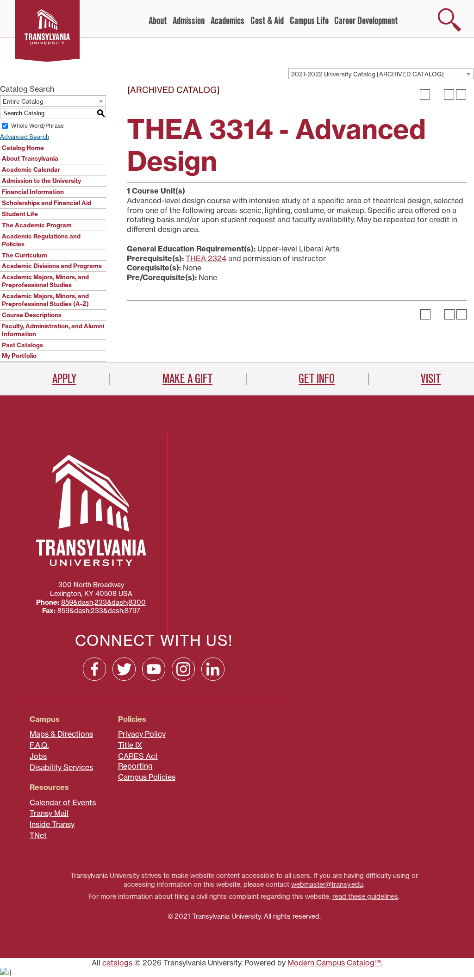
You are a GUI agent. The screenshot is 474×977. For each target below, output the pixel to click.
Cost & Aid (267, 21)
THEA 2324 (206, 258)
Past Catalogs (22, 345)
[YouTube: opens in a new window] (153, 669)
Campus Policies (146, 777)
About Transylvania (30, 158)
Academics (227, 21)
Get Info (317, 378)
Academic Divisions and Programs (52, 265)
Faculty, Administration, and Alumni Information (53, 330)
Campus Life (309, 21)
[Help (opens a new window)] (461, 94)
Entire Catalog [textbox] (23, 101)
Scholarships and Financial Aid (46, 203)
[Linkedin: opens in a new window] (213, 669)
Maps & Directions (61, 734)
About (158, 21)
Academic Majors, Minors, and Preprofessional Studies (45, 280)
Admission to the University (41, 180)
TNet (38, 835)
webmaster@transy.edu (327, 884)
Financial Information (33, 191)
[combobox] (381, 73)
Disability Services (61, 767)
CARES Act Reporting (138, 761)
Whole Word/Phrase (37, 125)
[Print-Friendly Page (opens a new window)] (449, 94)
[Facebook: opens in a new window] (94, 669)
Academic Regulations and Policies (41, 240)
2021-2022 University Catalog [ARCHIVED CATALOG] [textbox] (367, 74)
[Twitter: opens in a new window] (124, 669)
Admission (189, 21)
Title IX (130, 745)
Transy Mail (49, 813)
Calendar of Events (63, 802)
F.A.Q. (39, 745)
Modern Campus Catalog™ (334, 962)
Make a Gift (187, 378)
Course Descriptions (32, 315)
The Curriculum (24, 255)
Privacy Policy (142, 734)
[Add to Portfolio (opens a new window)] (425, 94)
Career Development (366, 21)
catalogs (117, 962)
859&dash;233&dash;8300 (103, 602)
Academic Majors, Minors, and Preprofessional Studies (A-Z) (45, 299)
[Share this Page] (437, 94)
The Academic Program (37, 225)
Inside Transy (52, 824)
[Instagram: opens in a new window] (183, 669)
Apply (64, 378)
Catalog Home (23, 147)
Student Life (20, 214)
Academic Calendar (31, 169)
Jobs (38, 756)
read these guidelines (365, 896)
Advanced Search (24, 136)
